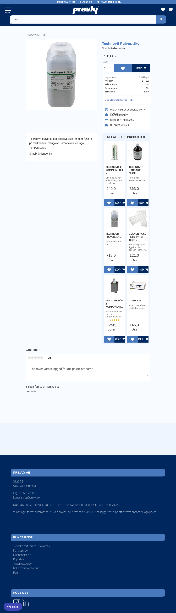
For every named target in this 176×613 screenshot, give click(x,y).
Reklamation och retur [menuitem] (26, 568)
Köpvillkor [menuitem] (18, 559)
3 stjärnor (35, 357)
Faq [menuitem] (15, 572)
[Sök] (161, 19)
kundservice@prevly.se (26, 497)
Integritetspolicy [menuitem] (22, 563)
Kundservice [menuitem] (20, 550)
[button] (8, 9)
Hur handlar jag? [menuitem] (22, 555)
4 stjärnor (38, 357)
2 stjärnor (32, 357)
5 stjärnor (41, 357)
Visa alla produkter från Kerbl (119, 100)
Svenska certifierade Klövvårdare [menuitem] (32, 546)
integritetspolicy (82, 457)
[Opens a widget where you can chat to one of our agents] (12, 607)
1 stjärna (29, 357)
